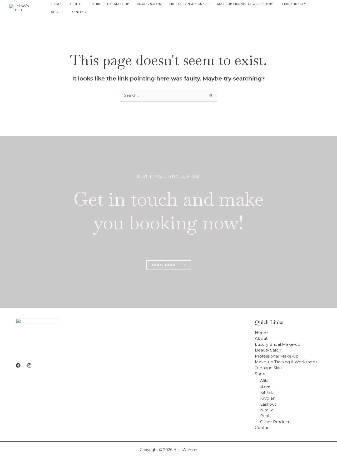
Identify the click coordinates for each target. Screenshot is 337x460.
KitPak (266, 392)
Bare (265, 386)
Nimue (267, 409)
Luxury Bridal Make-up (108, 4)
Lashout (268, 404)
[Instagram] (325, 8)
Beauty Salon (149, 4)
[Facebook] (317, 8)
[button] (62, 12)
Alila (264, 380)
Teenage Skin (293, 4)
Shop (55, 12)
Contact (80, 12)
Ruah (265, 415)
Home (56, 4)
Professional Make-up (189, 4)
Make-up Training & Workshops (245, 4)
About (75, 4)
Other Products (275, 421)
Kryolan (267, 398)
